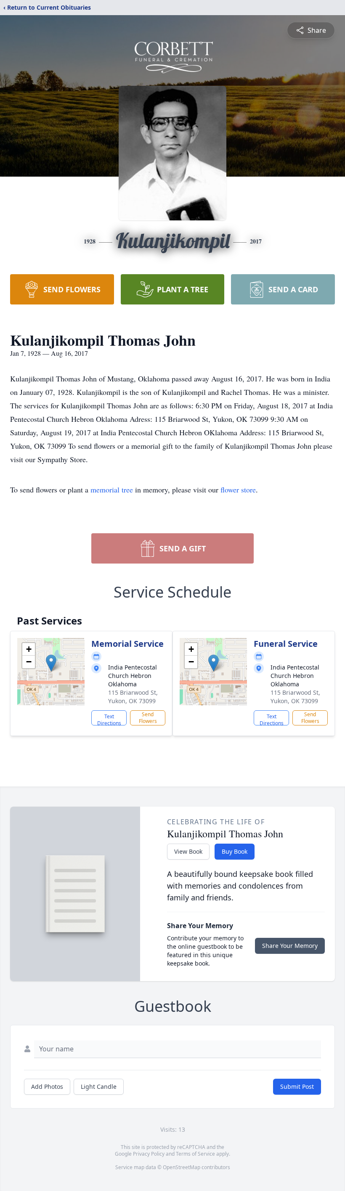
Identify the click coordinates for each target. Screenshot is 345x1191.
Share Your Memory (290, 946)
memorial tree (111, 489)
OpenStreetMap (181, 1167)
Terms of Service (195, 1153)
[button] (51, 663)
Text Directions (109, 719)
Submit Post (297, 1086)
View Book (188, 851)
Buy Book (234, 851)
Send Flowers (148, 718)
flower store (238, 489)
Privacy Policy (149, 1153)
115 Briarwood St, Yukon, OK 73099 (133, 696)
